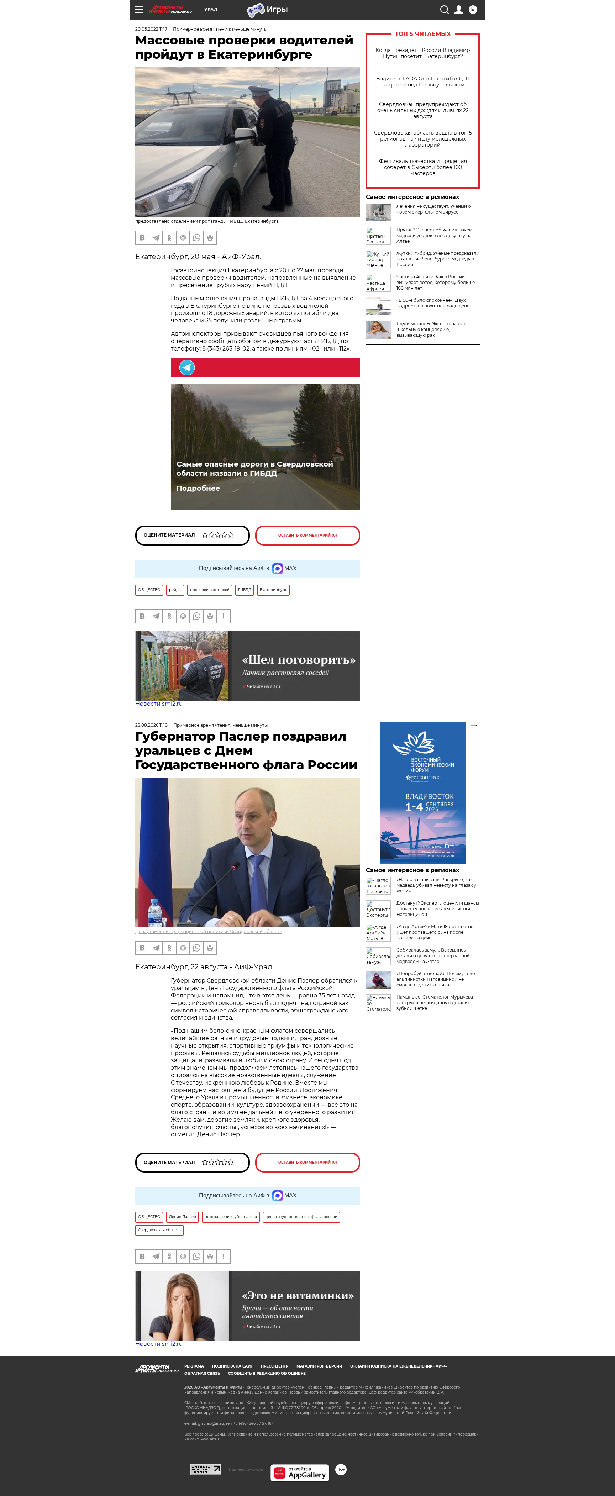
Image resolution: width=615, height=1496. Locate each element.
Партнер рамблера (246, 1469)
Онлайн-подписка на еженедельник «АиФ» (398, 1366)
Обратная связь (202, 1373)
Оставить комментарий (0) (307, 535)
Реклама (194, 1366)
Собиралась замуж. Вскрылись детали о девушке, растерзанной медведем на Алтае (433, 955)
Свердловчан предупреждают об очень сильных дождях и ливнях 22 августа (423, 110)
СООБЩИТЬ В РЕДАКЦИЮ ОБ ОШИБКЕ (267, 1373)
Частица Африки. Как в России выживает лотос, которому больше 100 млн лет (435, 282)
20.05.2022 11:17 (151, 29)
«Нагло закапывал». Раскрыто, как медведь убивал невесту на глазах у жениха (436, 885)
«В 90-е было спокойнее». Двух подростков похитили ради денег (434, 303)
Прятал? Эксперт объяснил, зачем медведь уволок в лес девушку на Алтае (434, 235)
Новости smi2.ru (159, 703)
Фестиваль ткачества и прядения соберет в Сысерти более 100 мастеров (423, 167)
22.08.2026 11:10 (151, 725)
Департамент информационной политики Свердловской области (208, 931)
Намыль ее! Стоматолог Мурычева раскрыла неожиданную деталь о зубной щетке (434, 1002)
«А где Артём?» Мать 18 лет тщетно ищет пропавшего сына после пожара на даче (435, 932)
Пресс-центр (274, 1366)
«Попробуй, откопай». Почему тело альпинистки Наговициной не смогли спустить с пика (435, 979)
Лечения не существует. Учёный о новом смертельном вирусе (433, 209)
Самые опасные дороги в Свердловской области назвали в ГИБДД (255, 469)
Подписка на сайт (232, 1366)
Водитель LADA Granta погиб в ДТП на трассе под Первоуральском (423, 82)
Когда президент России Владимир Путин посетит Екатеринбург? (422, 53)
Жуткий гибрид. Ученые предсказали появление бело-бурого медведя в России (437, 259)
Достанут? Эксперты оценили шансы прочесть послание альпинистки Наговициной (437, 908)
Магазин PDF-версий (319, 1366)
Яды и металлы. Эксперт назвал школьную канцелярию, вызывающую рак (431, 329)
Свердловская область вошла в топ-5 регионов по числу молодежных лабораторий (423, 139)
